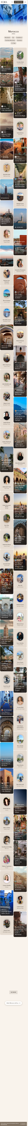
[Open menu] (25, 2)
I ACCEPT (23, 1124)
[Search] (12, 2)
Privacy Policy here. (4, 1124)
